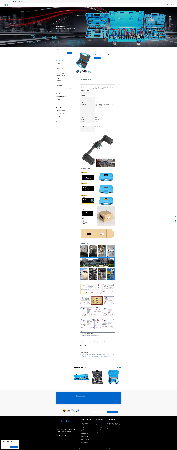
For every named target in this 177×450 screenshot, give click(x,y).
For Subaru (59, 78)
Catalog (112, 4)
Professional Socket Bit (60, 110)
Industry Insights (99, 427)
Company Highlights (99, 426)
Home (65, 4)
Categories (58, 58)
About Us (81, 4)
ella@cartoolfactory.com (19, 1)
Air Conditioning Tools (60, 104)
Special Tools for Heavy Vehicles (63, 83)
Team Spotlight (98, 429)
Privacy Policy (107, 448)
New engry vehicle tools (61, 116)
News (89, 4)
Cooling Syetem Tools (60, 113)
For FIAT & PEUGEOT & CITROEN (63, 73)
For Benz (58, 66)
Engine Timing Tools (67, 28)
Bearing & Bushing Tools (61, 107)
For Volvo (58, 71)
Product (73, 4)
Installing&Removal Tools (61, 96)
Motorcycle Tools (59, 118)
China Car (59, 82)
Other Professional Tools (61, 121)
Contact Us (103, 4)
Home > (57, 49)
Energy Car (59, 80)
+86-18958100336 (8, 1)
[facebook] (57, 435)
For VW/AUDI (59, 63)
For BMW (73, 28)
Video (95, 4)
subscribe (112, 411)
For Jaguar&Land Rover (61, 75)
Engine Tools (83, 426)
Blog (97, 432)
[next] (91, 71)
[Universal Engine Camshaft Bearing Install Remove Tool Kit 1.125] (81, 377)
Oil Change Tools (59, 99)
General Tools (58, 93)
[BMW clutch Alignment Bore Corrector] (97, 377)
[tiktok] (62, 435)
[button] (117, 367)
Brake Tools (58, 102)
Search (69, 53)
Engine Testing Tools (60, 88)
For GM (58, 70)
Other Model (59, 85)
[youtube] (60, 435)
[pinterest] (65, 435)
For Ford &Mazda (60, 68)
